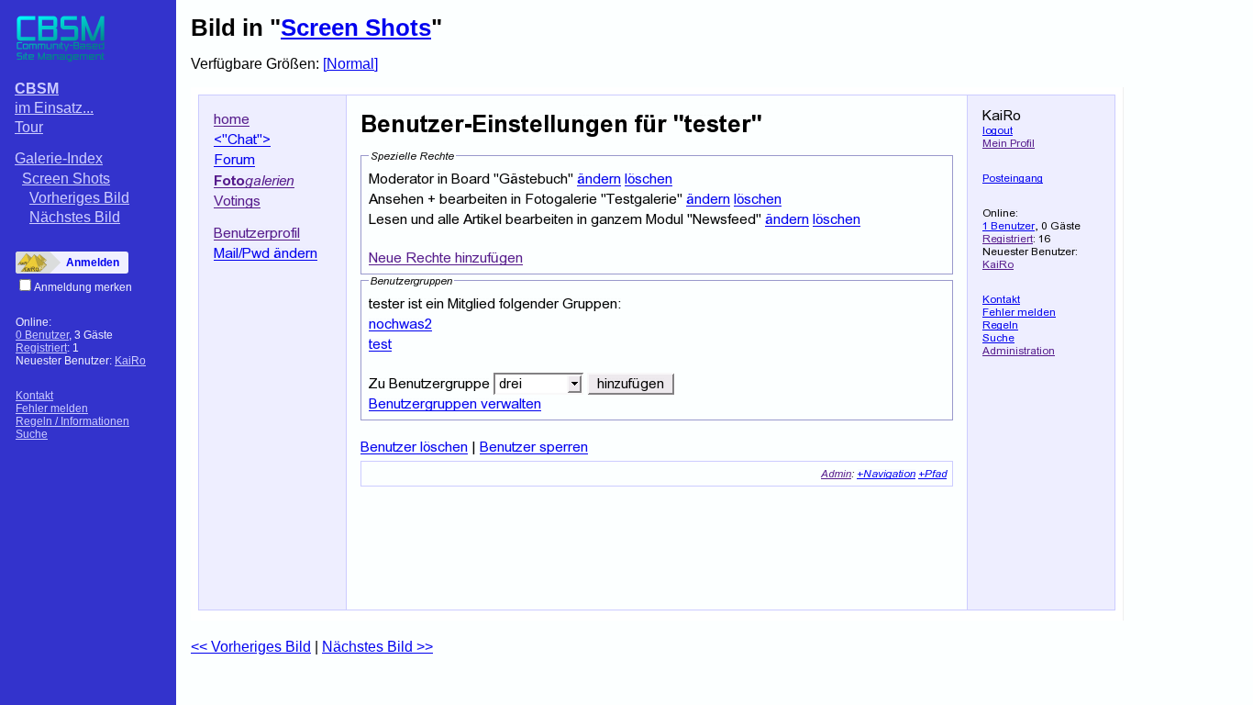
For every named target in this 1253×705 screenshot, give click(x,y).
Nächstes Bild (74, 217)
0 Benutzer (42, 335)
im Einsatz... (54, 108)
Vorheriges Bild (79, 198)
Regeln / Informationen (72, 421)
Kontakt (34, 395)
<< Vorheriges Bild (251, 647)
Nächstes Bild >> (377, 647)
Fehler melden (52, 408)
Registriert (41, 347)
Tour (29, 127)
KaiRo (130, 360)
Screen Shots (66, 178)
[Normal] (350, 64)
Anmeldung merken (83, 287)
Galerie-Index (59, 158)
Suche (32, 434)
